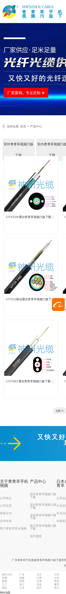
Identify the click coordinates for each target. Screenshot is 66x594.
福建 (21, 578)
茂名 (39, 584)
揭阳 (4, 588)
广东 (21, 574)
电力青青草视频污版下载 (43, 527)
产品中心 (36, 126)
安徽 (4, 578)
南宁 (39, 588)
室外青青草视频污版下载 (18, 149)
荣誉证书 (6, 513)
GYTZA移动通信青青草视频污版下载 (30, 299)
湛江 (21, 584)
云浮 (21, 588)
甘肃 (39, 581)
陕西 (21, 581)
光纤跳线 (36, 536)
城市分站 (7, 574)
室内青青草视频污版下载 (43, 506)
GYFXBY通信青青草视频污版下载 (28, 381)
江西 (39, 578)
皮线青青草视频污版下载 (43, 517)
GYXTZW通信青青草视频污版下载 (28, 217)
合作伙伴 (6, 520)
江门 (4, 584)
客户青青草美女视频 (13, 528)
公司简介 (6, 498)
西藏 (4, 581)
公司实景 (6, 505)
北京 (39, 574)
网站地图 (5, 592)
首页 (23, 126)
